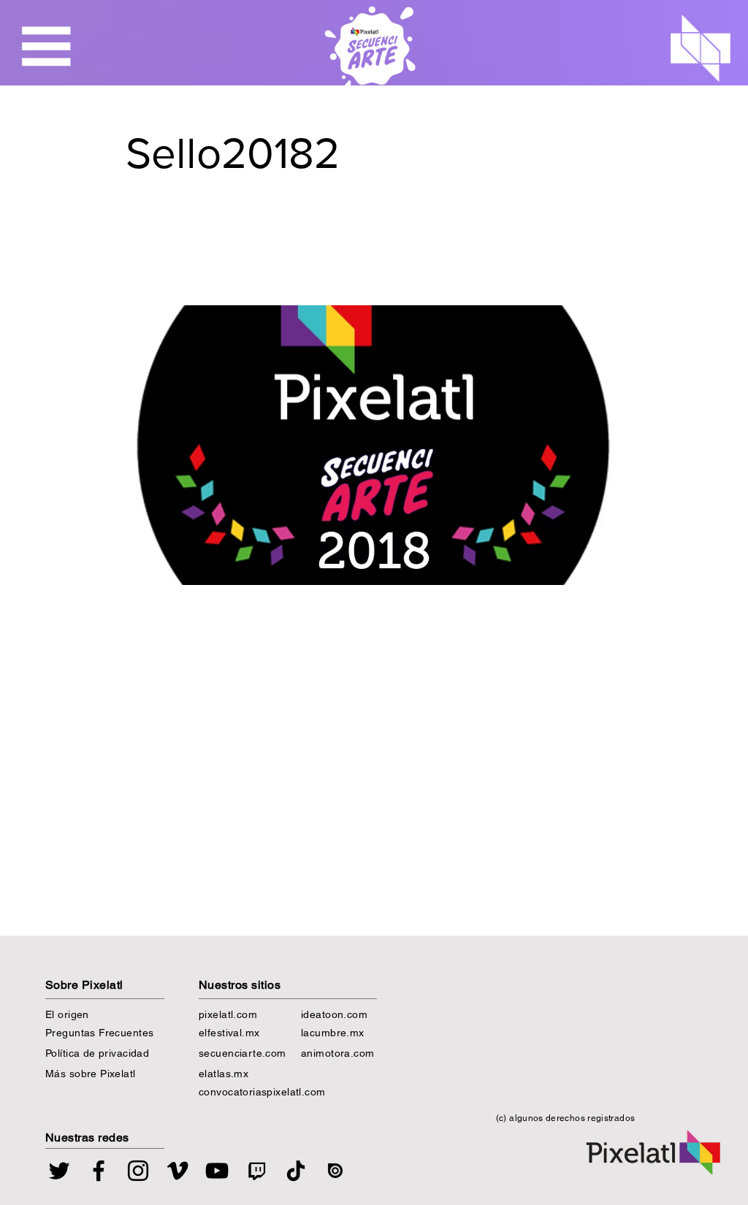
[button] (46, 46)
